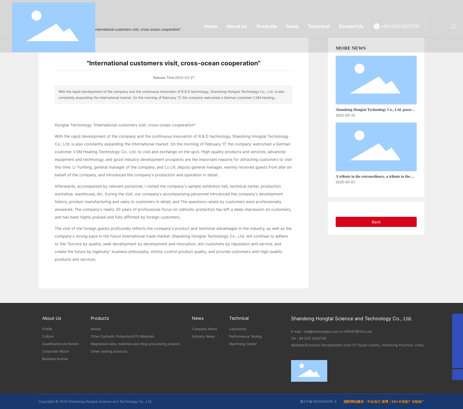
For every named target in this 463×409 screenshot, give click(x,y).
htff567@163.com (358, 331)
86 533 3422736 (312, 338)
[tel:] (457, 330)
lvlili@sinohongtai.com (321, 331)
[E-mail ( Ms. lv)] (457, 351)
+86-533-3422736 (400, 26)
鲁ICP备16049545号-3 (318, 401)
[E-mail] (457, 340)
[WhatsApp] (457, 319)
